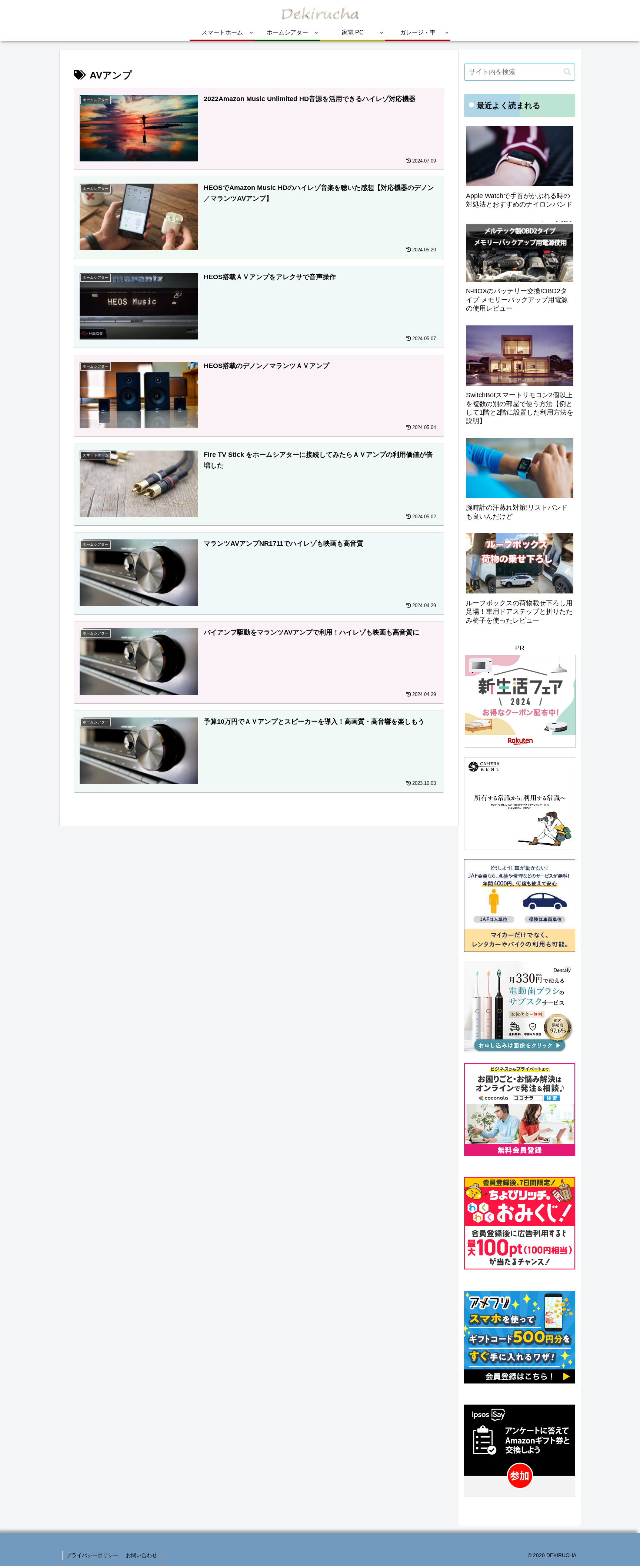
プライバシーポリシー (92, 1555)
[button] (567, 72)
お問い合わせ (141, 1555)
